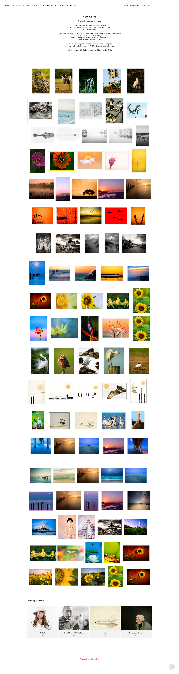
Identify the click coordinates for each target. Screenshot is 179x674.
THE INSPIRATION (30, 5)
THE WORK (15, 5)
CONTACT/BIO (46, 5)
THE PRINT (58, 5)
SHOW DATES (70, 5)
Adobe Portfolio (93, 659)
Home (6, 5)
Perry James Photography (137, 5)
